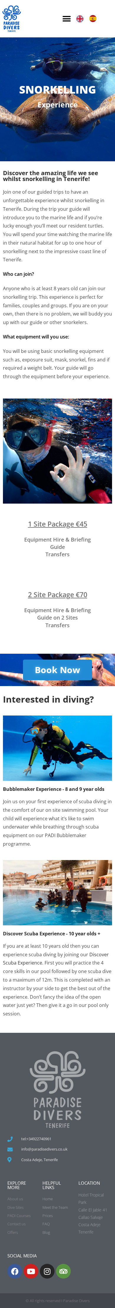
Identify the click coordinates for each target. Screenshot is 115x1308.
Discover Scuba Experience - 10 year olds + (51, 933)
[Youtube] (31, 1271)
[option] (94, 18)
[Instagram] (47, 1271)
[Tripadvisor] (63, 1271)
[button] (66, 18)
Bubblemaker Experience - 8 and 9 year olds (53, 789)
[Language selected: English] (89, 18)
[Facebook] (14, 1271)
